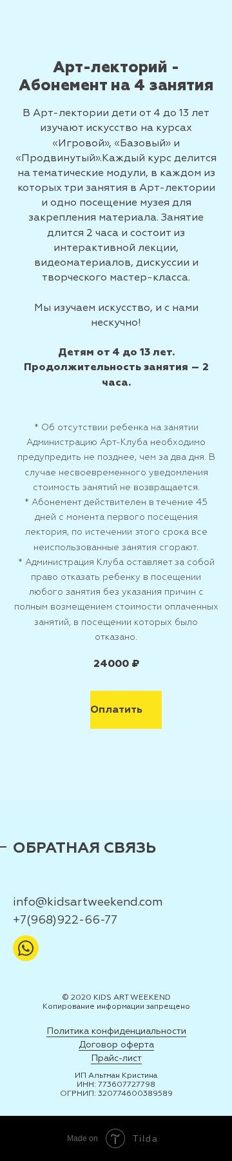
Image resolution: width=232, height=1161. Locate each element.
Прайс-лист (116, 1058)
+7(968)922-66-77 (65, 920)
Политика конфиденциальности (116, 1031)
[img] (26, 948)
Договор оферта (116, 1044)
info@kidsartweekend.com (87, 902)
